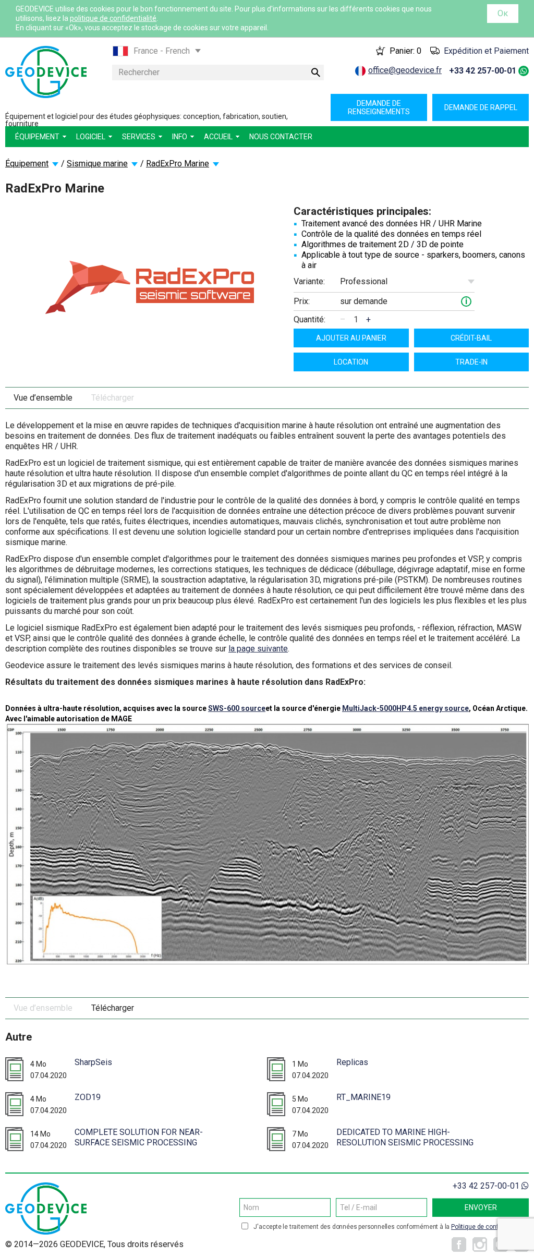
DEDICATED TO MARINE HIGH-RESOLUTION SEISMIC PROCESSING (405, 1137)
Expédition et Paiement (486, 51)
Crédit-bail (471, 338)
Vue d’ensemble (43, 398)
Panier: (405, 51)
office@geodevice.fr (405, 70)
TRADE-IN (471, 362)
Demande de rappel (480, 107)
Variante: (309, 281)
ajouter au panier (351, 338)
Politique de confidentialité (488, 1226)
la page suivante (258, 649)
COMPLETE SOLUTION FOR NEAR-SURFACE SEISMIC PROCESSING (139, 1137)
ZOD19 (88, 1097)
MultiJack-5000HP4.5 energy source (405, 708)
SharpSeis (93, 1062)
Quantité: (309, 319)
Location (351, 362)
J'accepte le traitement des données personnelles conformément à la (389, 1226)
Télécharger (112, 398)
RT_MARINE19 (363, 1097)
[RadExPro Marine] (149, 287)
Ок (502, 13)
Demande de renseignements (379, 107)
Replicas (352, 1062)
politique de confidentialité (113, 18)
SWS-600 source (236, 708)
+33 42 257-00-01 (482, 71)
